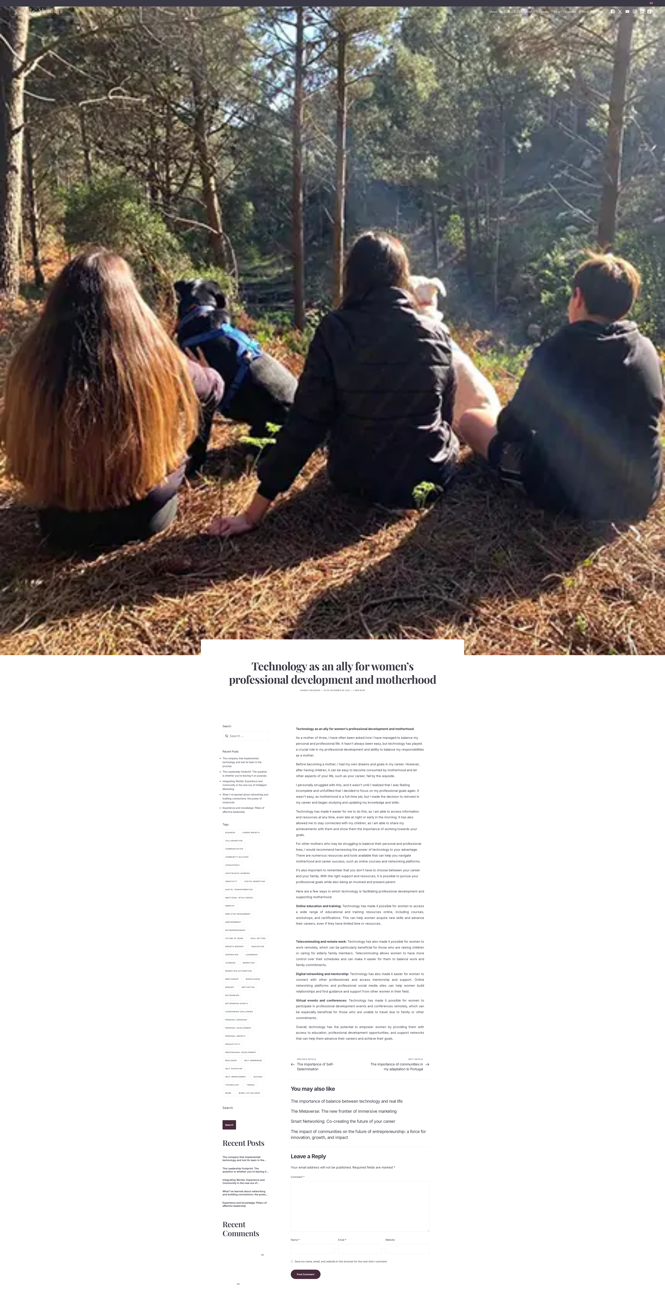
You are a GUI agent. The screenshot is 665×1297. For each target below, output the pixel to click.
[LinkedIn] (642, 11)
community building (237, 857)
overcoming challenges (239, 1012)
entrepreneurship (235, 930)
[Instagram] (634, 11)
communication (234, 849)
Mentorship (231, 979)
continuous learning (237, 873)
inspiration (231, 955)
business (230, 833)
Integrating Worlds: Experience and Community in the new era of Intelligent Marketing (245, 785)
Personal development (238, 1028)
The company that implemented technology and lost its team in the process (242, 762)
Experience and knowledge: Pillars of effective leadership (245, 1204)
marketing (249, 963)
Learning (230, 963)
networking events (236, 1004)
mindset (229, 987)
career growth (251, 833)
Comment (297, 1176)
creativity (231, 881)
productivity (232, 1044)
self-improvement (235, 1077)
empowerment (233, 922)
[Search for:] (246, 736)
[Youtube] (627, 11)
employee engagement (238, 914)
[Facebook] (612, 11)
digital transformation (239, 890)
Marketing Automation (238, 971)
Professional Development (240, 1052)
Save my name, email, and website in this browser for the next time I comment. (341, 1261)
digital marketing (255, 881)
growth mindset (234, 947)
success (257, 1077)
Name (295, 1239)
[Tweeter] (620, 11)
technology (232, 1085)
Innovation (257, 947)
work (228, 1093)
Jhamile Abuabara (310, 690)
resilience (231, 1061)
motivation (248, 987)
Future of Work (234, 938)
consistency (232, 865)
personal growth (235, 1036)
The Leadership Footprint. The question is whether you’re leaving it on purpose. (244, 1170)
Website (390, 1239)
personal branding (236, 1020)
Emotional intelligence (239, 898)
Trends (251, 1085)
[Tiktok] (649, 11)
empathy (230, 906)
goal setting (258, 938)
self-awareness (253, 1061)
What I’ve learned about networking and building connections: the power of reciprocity (245, 798)
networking (232, 995)
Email (342, 1239)
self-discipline (233, 1069)
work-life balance (249, 1093)
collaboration (234, 841)
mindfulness (253, 979)
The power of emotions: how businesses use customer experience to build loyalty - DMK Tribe (245, 1278)
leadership (252, 955)
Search (228, 1108)
